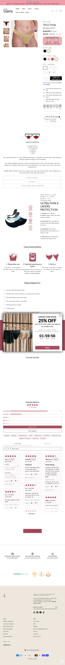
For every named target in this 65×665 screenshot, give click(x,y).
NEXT (47, 348)
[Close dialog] (60, 315)
